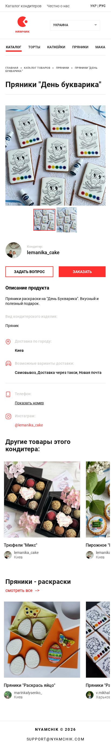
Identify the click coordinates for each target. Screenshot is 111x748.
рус (102, 6)
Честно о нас (58, 6)
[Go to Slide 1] (44, 220)
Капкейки (56, 47)
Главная (11, 67)
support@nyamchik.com (56, 739)
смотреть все (18, 590)
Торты (34, 47)
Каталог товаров (37, 67)
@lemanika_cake (29, 425)
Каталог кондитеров (23, 6)
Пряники (80, 47)
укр (93, 6)
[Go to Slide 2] (67, 219)
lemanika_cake (43, 252)
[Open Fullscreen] (101, 200)
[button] (55, 155)
